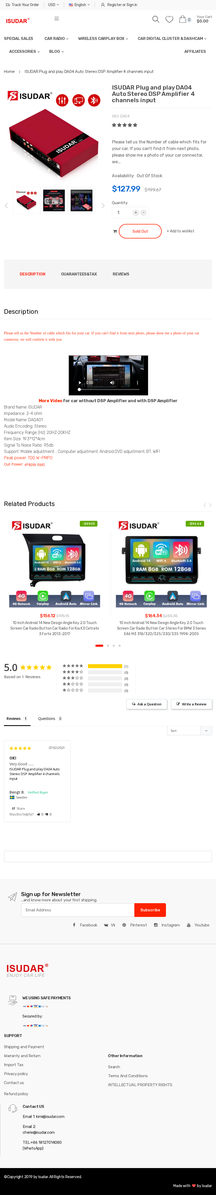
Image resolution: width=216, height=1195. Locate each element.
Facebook (88, 925)
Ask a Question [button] (149, 704)
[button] (125, 125)
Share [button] (20, 808)
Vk (113, 925)
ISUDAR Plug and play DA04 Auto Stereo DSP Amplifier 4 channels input (34, 774)
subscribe (150, 910)
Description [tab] (32, 274)
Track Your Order (25, 5)
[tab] (79, 274)
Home (9, 71)
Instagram (170, 925)
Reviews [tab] (121, 274)
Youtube (201, 925)
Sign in (131, 5)
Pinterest (138, 925)
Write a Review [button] (194, 704)
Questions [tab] (46, 718)
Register (114, 5)
